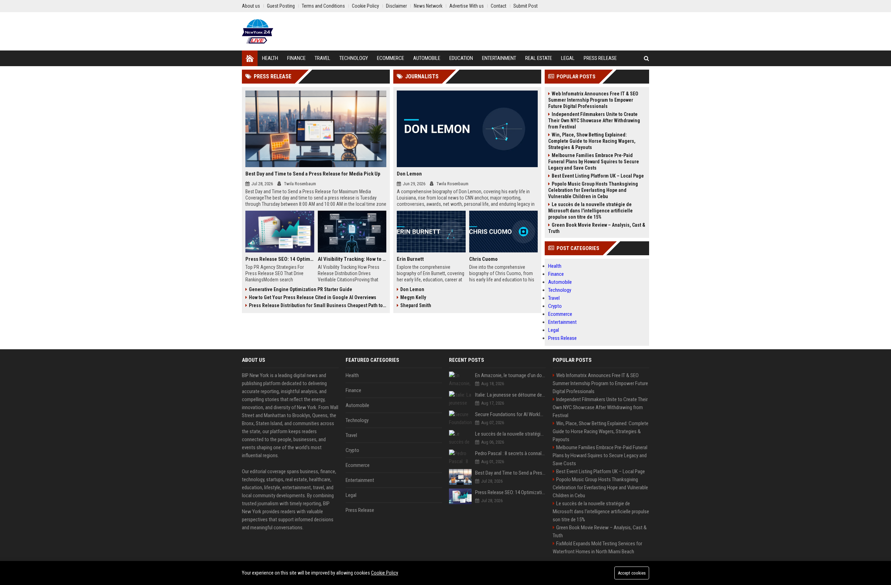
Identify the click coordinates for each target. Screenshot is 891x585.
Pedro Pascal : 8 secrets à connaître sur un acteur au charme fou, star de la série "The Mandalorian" (510, 453)
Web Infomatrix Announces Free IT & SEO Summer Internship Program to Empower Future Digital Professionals (593, 100)
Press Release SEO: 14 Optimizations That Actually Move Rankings (279, 259)
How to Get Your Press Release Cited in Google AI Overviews (312, 297)
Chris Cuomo (483, 259)
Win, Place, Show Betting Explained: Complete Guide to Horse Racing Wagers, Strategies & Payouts (592, 141)
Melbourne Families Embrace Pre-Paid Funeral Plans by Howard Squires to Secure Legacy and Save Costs (593, 162)
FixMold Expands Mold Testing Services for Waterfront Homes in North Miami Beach (597, 547)
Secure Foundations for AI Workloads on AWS (510, 414)
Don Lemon (409, 174)
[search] (646, 58)
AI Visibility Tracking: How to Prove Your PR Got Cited (352, 259)
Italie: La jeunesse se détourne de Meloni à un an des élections (510, 395)
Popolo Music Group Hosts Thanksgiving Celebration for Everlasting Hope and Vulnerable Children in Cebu (593, 190)
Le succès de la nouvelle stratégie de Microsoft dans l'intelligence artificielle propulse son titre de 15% (590, 211)
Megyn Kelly (413, 297)
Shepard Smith (415, 305)
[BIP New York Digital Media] (257, 31)
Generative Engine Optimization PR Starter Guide (300, 289)
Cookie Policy (384, 573)
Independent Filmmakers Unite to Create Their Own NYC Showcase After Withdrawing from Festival (594, 120)
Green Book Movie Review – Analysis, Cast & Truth (596, 228)
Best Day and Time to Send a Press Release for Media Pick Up (312, 174)
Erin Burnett (410, 259)
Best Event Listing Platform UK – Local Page (598, 176)
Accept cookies (632, 573)
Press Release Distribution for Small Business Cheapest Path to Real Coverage (317, 305)
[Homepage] (250, 58)
